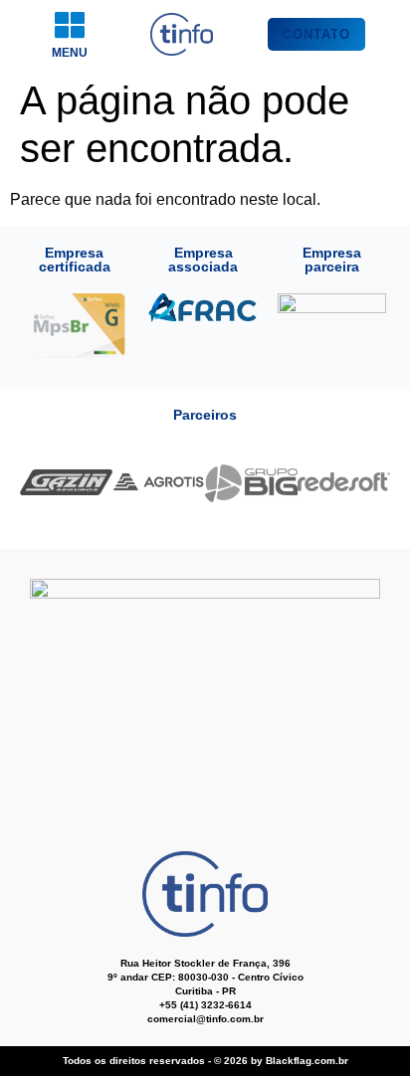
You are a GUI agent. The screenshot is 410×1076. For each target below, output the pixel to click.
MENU (70, 53)
